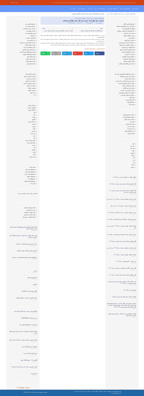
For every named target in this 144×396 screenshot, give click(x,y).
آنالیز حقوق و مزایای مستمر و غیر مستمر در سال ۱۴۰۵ (122, 184)
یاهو (133, 143)
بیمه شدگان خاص (31, 56)
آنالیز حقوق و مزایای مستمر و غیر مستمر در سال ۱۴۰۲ (122, 275)
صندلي (35, 271)
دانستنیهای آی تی (81, 8)
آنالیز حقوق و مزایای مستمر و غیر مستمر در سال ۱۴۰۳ (122, 241)
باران (34, 154)
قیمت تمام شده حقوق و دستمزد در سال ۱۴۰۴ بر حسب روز (121, 199)
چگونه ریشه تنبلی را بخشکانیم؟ (29, 291)
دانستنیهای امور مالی (125, 8)
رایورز (33, 126)
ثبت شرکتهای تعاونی (129, 131)
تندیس (33, 145)
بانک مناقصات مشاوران (29, 212)
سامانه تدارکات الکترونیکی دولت (126, 83)
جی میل (132, 146)
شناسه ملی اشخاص (30, 81)
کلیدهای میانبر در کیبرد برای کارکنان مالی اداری (25, 311)
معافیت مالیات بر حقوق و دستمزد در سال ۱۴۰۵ (124, 177)
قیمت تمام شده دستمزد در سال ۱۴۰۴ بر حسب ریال (123, 205)
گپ (133, 162)
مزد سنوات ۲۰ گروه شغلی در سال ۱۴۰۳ (126, 261)
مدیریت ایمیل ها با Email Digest (29, 318)
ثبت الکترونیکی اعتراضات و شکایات (125, 31)
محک (34, 128)
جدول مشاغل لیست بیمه (29, 47)
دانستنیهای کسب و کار (100, 8)
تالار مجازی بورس (130, 99)
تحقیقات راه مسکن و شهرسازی (126, 92)
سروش (132, 167)
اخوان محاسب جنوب (30, 140)
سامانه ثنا (132, 121)
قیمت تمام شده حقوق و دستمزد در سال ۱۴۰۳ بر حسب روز (121, 248)
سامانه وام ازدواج (31, 63)
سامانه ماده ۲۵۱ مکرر (129, 33)
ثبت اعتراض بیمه (31, 40)
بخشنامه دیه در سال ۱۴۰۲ (129, 290)
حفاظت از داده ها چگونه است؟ (29, 346)
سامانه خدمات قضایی (129, 119)
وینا (34, 147)
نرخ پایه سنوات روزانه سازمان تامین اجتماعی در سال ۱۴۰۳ (121, 234)
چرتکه (33, 124)
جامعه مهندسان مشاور (29, 207)
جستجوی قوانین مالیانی (128, 24)
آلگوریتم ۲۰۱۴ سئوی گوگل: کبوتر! (28, 360)
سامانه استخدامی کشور (29, 76)
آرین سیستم (32, 156)
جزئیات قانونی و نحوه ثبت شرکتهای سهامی (26, 297)
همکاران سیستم (31, 107)
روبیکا (133, 155)
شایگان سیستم (31, 110)
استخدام (35, 284)
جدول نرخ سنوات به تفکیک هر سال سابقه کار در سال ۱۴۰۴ (121, 219)
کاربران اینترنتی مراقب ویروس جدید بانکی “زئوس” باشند (23, 340)
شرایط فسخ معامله (32, 277)
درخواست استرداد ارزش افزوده (126, 42)
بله (133, 160)
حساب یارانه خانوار (30, 59)
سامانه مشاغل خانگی (30, 45)
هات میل (132, 148)
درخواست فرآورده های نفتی (127, 95)
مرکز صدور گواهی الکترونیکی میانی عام (124, 74)
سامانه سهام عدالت (30, 61)
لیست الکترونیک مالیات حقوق (127, 49)
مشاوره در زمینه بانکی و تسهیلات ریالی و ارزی (118, 13)
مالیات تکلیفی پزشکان (129, 61)
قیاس (34, 152)
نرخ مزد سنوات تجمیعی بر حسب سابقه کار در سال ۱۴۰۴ (122, 212)
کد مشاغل (32, 35)
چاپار (133, 150)
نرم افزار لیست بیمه (30, 26)
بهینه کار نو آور (31, 105)
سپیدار (33, 117)
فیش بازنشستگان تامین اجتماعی (27, 52)
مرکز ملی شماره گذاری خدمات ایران (125, 81)
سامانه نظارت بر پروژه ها (29, 217)
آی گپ (132, 164)
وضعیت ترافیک (31, 88)
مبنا (34, 138)
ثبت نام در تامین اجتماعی (29, 28)
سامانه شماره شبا (31, 78)
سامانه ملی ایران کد (129, 78)
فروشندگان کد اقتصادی (128, 59)
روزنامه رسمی (130, 126)
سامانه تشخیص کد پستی (29, 83)
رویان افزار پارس (31, 142)
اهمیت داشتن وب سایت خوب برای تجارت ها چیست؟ (24, 366)
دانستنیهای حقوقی (31, 176)
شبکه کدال (131, 97)
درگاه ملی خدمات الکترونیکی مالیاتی (125, 26)
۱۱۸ (34, 95)
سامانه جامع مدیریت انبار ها (127, 90)
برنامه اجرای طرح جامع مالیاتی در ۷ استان (26, 244)
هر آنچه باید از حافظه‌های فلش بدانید (28, 324)
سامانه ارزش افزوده (129, 40)
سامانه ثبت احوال (31, 85)
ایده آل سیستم (31, 121)
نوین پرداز (32, 133)
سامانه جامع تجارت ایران (128, 85)
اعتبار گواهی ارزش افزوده (128, 47)
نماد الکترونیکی (130, 102)
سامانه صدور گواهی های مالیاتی (126, 63)
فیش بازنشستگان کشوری (29, 54)
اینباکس (132, 153)
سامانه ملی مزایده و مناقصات (127, 76)
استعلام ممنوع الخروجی (128, 117)
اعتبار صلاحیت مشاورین (29, 214)
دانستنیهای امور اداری (112, 8)
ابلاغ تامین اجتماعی (30, 38)
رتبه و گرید (90, 8)
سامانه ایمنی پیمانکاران (128, 88)
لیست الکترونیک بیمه (30, 33)
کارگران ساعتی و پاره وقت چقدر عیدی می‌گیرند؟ (124, 296)
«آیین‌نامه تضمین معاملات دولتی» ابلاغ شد (27, 250)
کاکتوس (33, 119)
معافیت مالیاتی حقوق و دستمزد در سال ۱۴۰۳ (125, 254)
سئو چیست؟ (34, 373)
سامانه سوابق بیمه (30, 31)
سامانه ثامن (131, 38)
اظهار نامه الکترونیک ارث (128, 28)
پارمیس (33, 131)
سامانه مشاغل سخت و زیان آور (27, 42)
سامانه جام (131, 104)
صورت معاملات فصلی (129, 35)
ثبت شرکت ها (131, 128)
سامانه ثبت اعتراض (129, 54)
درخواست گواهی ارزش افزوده (126, 45)
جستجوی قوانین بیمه (30, 24)
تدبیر (34, 114)
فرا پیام (33, 149)
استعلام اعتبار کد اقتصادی (128, 56)
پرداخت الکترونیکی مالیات (128, 52)
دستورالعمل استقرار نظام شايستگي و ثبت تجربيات (24, 257)
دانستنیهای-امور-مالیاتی (29, 181)
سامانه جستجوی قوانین (128, 114)
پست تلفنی (32, 92)
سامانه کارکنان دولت (30, 74)
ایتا (133, 157)
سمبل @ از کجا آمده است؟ (30, 353)
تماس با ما (72, 8)
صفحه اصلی (135, 8)
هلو (34, 112)
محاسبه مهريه (131, 133)
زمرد (34, 135)
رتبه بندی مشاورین (30, 210)
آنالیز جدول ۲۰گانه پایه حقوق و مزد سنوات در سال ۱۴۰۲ (122, 268)
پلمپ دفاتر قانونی (130, 124)
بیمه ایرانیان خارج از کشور (28, 49)
